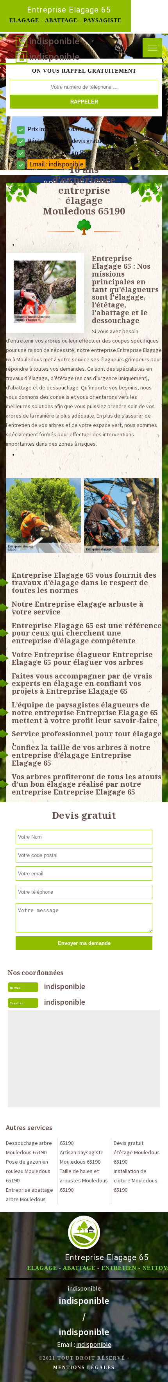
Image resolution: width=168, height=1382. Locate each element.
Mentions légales (84, 1367)
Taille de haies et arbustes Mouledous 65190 (84, 1180)
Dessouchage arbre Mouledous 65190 (29, 1147)
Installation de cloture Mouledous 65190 (135, 1180)
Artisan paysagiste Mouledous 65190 (82, 1157)
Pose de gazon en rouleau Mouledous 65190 (28, 1171)
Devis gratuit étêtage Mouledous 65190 (137, 1152)
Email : (84, 1344)
